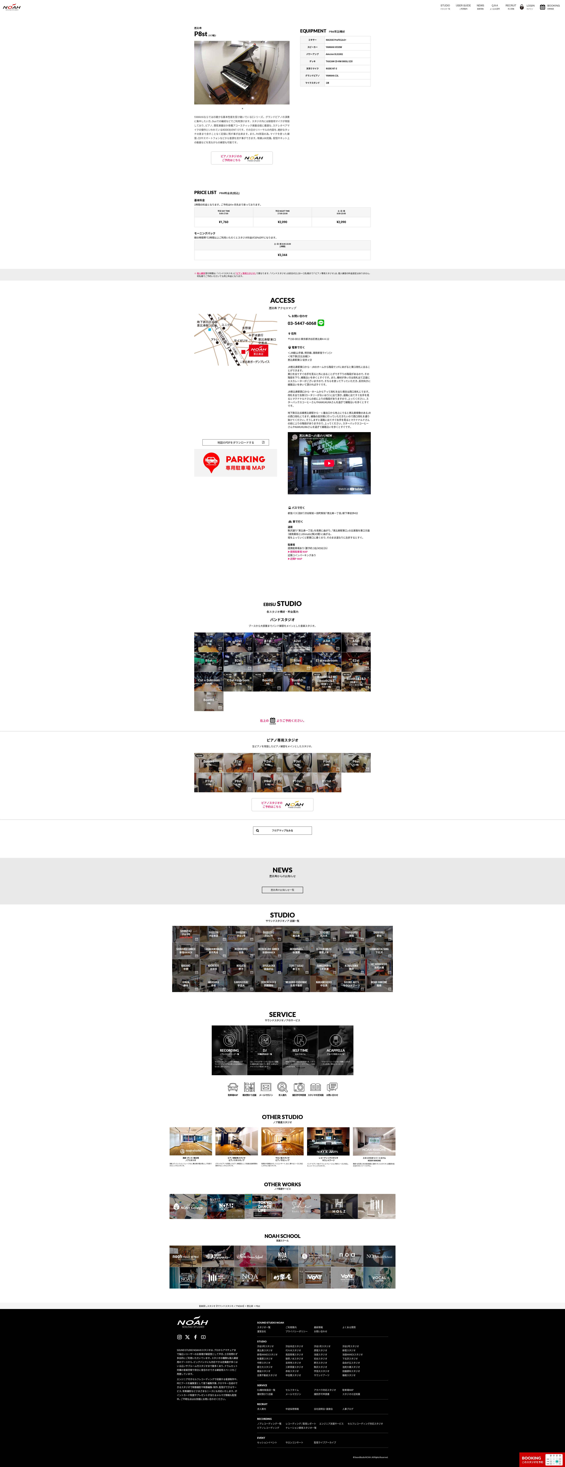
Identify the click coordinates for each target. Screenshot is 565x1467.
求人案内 (261, 1409)
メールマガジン (293, 1394)
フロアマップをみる (282, 830)
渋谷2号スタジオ (350, 1346)
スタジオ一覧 (263, 1327)
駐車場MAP (347, 1390)
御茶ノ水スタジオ (294, 1358)
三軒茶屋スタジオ (294, 1367)
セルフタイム (292, 1390)
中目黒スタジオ (293, 1375)
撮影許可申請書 (321, 1394)
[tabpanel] (242, 72)
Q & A (495, 7)
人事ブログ (347, 1409)
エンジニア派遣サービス (331, 1423)
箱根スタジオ (349, 1375)
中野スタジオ (263, 1362)
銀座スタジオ (263, 1371)
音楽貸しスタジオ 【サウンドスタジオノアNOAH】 (221, 1305)
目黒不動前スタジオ (267, 1375)
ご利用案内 (291, 1327)
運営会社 (261, 1331)
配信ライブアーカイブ (325, 1442)
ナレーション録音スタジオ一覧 (301, 1427)
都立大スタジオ (265, 1367)
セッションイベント (267, 1442)
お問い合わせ (320, 1331)
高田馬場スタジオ (294, 1354)
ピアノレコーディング (268, 1427)
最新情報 (318, 1327)
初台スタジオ (320, 1358)
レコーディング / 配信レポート (301, 1423)
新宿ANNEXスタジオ (267, 1354)
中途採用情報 (292, 1409)
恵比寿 (250, 1305)
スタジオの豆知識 (351, 1394)
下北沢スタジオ (350, 1358)
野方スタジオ (320, 1362)
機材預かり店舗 (265, 1394)
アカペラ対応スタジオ (325, 1390)
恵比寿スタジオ (265, 1350)
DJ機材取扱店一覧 (266, 1390)
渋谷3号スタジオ (265, 1346)
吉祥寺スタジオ (293, 1362)
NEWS (480, 7)
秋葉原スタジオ (265, 1358)
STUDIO (445, 7)
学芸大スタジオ (321, 1371)
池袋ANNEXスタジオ (352, 1354)
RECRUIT (511, 7)
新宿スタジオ (349, 1350)
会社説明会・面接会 (323, 1409)
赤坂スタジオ (292, 1371)
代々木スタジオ (293, 1350)
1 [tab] (242, 108)
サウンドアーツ (321, 1375)
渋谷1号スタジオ (322, 1346)
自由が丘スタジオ (351, 1362)
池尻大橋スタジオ (351, 1367)
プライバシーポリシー (297, 1331)
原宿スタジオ (320, 1350)
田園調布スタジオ (351, 1371)
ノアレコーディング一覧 (269, 1423)
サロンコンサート (294, 1442)
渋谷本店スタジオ (294, 1346)
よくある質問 (349, 1327)
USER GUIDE (463, 7)
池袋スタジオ (320, 1354)
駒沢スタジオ (320, 1367)
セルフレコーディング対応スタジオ (365, 1423)
